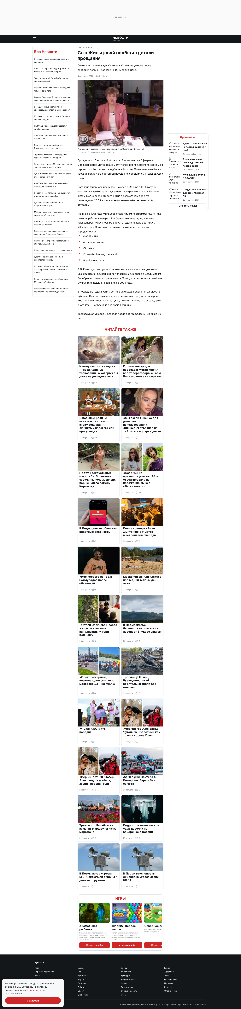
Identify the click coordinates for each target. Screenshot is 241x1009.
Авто (37, 968)
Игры (120, 898)
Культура (125, 975)
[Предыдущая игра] (81, 913)
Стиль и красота (129, 991)
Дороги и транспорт (44, 971)
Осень (124, 983)
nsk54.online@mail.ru (196, 1004)
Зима (37, 975)
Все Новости (45, 52)
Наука (81, 979)
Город (167, 968)
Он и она (82, 983)
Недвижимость (128, 979)
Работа (81, 987)
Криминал (82, 975)
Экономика (83, 995)
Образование (170, 979)
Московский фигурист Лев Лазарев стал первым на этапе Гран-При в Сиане (51, 269)
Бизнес (81, 968)
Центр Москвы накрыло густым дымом (53, 250)
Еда (79, 971)
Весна (124, 968)
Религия (168, 987)
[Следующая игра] (160, 913)
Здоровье (169, 971)
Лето (166, 975)
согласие (34, 990)
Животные (126, 971)
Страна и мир (85, 47)
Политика (168, 983)
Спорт (81, 991)
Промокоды (187, 137)
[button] (188, 148)
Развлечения (127, 987)
